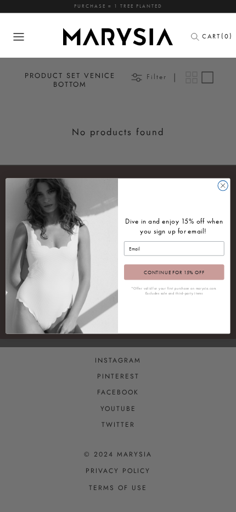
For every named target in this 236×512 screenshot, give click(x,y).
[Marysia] (118, 36)
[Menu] (19, 37)
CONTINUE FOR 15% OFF (174, 272)
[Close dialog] (223, 186)
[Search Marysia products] (198, 37)
